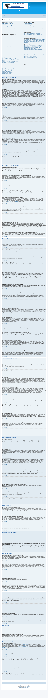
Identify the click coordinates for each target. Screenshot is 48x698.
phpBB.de (16, 201)
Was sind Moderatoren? (28, 24)
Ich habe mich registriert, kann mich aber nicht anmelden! (11, 26)
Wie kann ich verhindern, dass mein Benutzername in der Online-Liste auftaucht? (13, 36)
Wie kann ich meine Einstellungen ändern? (8, 35)
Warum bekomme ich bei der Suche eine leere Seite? (32, 47)
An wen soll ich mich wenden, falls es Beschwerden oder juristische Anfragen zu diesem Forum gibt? (34, 67)
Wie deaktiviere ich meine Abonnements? (30, 57)
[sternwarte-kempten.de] (15, 5)
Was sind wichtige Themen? (6, 71)
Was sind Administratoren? (28, 23)
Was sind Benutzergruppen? (28, 25)
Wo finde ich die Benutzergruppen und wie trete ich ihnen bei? (33, 26)
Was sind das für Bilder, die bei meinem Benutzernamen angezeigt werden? (12, 42)
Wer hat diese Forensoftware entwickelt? (30, 65)
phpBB (21, 685)
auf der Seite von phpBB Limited (23, 646)
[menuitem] (3, 15)
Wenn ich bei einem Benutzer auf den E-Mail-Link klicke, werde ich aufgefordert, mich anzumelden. (12, 46)
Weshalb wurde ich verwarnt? (6, 57)
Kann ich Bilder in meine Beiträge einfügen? (8, 68)
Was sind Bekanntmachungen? (7, 70)
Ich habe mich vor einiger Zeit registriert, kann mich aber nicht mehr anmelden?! (12, 28)
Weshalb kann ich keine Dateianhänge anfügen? (9, 56)
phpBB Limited (9, 201)
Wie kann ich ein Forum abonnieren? (30, 56)
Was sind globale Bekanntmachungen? (8, 69)
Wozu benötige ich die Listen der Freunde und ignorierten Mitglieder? (34, 39)
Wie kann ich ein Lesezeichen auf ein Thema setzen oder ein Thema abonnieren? (34, 55)
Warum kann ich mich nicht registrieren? (8, 25)
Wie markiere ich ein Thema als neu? (8, 62)
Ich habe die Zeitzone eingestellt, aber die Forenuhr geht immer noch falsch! (12, 39)
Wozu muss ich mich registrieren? (7, 23)
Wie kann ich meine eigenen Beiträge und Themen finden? (33, 49)
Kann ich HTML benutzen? (6, 66)
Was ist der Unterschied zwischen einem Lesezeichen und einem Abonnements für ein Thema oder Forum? (34, 53)
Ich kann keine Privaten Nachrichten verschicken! (32, 33)
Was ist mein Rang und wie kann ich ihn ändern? (9, 44)
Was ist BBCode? (5, 65)
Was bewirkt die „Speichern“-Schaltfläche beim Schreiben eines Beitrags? (12, 60)
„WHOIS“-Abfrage (35, 660)
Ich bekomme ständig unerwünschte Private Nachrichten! (33, 34)
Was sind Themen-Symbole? (6, 73)
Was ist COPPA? (5, 24)
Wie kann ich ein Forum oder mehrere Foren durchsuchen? (33, 45)
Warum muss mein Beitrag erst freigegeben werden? (10, 61)
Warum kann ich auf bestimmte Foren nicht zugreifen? (10, 55)
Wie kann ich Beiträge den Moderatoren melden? (9, 58)
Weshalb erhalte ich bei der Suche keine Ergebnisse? (32, 46)
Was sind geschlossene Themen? (7, 72)
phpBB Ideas (8, 654)
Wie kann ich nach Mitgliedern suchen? (30, 48)
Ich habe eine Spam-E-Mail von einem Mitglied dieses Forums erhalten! (33, 36)
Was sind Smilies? (5, 67)
